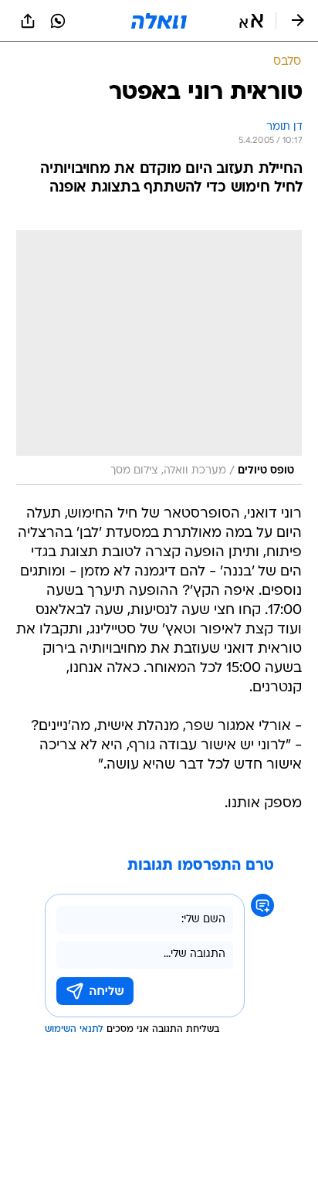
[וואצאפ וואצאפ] (58, 21)
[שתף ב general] (27, 20)
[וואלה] (159, 21)
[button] (251, 21)
